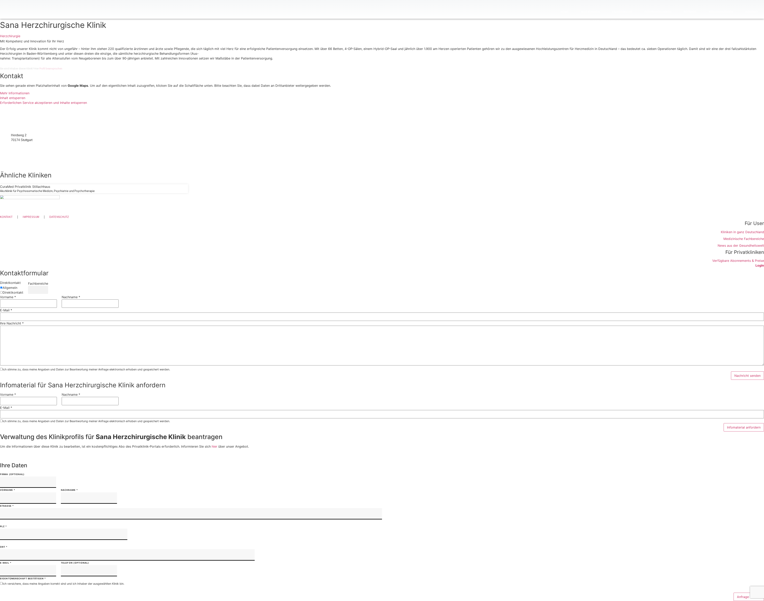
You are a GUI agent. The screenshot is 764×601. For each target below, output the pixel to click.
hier (214, 446)
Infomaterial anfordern (744, 427)
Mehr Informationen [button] (14, 93)
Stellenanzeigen (721, 11)
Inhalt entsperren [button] (12, 98)
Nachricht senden (747, 376)
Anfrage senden (749, 597)
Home (565, 11)
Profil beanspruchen (50, 68)
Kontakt (751, 11)
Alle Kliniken (590, 11)
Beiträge (690, 11)
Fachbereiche (622, 11)
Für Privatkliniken (658, 11)
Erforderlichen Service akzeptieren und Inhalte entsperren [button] (43, 103)
